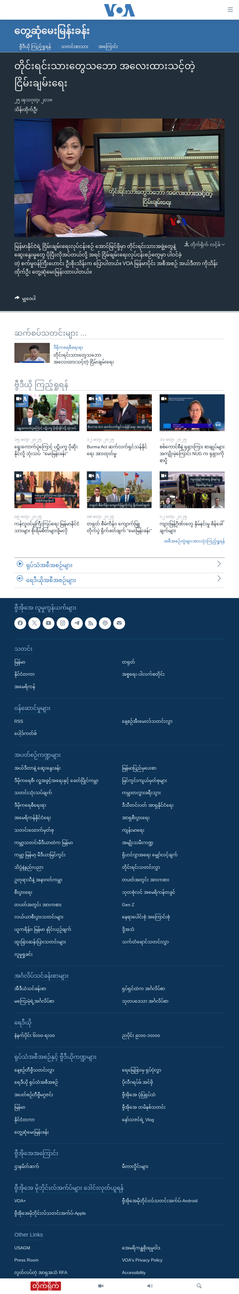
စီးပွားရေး (23, 891)
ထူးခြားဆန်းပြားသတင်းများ (40, 941)
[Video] (100, 1286)
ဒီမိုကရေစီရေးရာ (68, 347)
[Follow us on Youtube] (48, 623)
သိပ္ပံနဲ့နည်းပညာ (28, 867)
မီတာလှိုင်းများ (135, 1166)
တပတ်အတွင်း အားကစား (38, 904)
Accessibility (134, 1272)
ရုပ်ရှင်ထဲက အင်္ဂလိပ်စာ (143, 988)
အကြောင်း (108, 46)
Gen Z (128, 904)
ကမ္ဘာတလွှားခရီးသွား (141, 792)
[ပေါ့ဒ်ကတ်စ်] (105, 623)
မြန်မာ (19, 661)
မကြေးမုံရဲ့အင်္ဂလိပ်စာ (34, 1000)
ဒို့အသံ (128, 929)
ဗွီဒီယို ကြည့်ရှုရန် (35, 46)
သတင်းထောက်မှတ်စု (34, 829)
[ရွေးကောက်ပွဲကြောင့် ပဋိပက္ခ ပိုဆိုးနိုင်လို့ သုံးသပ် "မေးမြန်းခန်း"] (46, 412)
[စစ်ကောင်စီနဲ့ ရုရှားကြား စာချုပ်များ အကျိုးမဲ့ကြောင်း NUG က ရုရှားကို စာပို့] (192, 412)
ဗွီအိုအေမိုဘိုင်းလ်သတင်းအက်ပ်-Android (160, 1200)
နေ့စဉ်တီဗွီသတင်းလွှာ (34, 1069)
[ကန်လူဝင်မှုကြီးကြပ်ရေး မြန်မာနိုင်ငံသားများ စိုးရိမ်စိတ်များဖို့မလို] (46, 489)
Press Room (26, 1260)
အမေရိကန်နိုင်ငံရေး (32, 817)
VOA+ (20, 1200)
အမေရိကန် (24, 686)
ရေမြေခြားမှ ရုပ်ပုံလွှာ (141, 1069)
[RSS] (91, 623)
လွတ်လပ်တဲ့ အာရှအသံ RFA (40, 1272)
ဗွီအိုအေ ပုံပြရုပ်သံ (139, 1094)
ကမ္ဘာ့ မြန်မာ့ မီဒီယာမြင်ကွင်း (40, 854)
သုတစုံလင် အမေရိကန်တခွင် (148, 891)
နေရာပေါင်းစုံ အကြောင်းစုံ (146, 916)
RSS (18, 720)
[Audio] (150, 1286)
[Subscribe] (119, 623)
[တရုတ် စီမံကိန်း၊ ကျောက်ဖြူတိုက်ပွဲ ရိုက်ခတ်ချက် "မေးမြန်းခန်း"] (119, 489)
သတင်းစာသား (74, 46)
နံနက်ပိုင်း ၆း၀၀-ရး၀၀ (34, 1035)
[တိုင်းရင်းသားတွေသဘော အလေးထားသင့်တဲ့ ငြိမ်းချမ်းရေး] (32, 353)
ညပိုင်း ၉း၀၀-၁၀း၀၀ (141, 1035)
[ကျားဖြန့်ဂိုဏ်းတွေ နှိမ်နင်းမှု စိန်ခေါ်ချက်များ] (192, 489)
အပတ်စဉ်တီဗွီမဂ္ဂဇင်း (33, 1094)
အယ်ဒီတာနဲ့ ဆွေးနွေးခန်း (37, 767)
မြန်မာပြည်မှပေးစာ (139, 767)
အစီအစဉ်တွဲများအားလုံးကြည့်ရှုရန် (194, 541)
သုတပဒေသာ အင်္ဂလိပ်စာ (145, 1000)
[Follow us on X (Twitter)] (34, 623)
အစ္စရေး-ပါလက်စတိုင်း (143, 674)
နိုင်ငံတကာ (24, 674)
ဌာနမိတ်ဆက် (26, 1166)
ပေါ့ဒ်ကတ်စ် (25, 733)
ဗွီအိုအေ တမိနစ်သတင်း (144, 1107)
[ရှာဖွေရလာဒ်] (199, 1286)
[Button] (25, 300)
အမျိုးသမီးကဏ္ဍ (137, 842)
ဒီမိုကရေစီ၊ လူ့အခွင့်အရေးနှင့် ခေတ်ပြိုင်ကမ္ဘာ (56, 780)
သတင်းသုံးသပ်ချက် (33, 792)
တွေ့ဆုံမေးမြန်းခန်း (31, 1131)
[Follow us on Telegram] (77, 623)
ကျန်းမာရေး (133, 829)
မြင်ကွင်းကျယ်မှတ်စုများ (144, 780)
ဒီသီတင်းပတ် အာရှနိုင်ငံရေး (148, 805)
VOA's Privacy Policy (142, 1260)
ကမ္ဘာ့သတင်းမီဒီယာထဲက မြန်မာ (43, 842)
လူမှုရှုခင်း (23, 953)
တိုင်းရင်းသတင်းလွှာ (141, 867)
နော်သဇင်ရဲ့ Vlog (138, 1119)
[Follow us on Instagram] (62, 623)
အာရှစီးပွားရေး (136, 817)
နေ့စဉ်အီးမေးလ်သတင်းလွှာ (147, 720)
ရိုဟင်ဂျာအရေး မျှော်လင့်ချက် (150, 854)
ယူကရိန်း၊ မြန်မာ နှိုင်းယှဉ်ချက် (42, 929)
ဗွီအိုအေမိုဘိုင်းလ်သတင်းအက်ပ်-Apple (50, 1213)
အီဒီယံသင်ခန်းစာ (30, 988)
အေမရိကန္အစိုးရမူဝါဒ (141, 1247)
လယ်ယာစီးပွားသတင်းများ (38, 916)
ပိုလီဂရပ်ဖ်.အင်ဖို (137, 1082)
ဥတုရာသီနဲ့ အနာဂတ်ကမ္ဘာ (38, 879)
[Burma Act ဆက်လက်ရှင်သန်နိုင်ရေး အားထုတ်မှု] (119, 412)
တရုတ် (128, 661)
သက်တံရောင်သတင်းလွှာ (145, 941)
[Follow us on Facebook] (20, 623)
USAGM (22, 1247)
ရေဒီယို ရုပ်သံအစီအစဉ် (36, 1082)
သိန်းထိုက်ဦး (26, 109)
